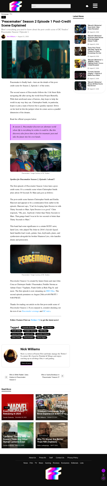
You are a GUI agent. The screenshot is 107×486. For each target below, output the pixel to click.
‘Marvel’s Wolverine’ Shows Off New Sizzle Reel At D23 (95, 84)
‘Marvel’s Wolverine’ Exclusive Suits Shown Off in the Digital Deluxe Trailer (95, 38)
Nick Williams (11, 36)
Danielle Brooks (28, 327)
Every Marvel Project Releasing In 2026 (13, 412)
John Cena (16, 337)
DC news (46, 311)
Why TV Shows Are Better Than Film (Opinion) (50, 440)
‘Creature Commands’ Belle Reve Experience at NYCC (51, 412)
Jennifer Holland (43, 334)
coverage (30, 311)
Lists (81, 463)
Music (41, 463)
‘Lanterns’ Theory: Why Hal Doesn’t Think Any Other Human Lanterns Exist (16, 439)
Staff (51, 458)
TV (11, 14)
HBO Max (50, 291)
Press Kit (42, 458)
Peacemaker (28, 337)
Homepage (5, 14)
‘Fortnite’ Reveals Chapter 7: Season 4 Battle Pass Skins (95, 73)
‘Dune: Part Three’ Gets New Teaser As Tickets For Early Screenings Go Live (95, 50)
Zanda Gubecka (8, 417)
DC (39, 327)
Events (42, 407)
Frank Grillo (16, 331)
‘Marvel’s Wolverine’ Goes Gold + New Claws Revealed (95, 27)
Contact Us (60, 458)
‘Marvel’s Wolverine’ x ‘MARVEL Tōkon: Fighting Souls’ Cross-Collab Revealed (96, 62)
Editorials (9, 433)
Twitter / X (35, 319)
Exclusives (65, 463)
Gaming (48, 463)
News (26, 463)
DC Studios (48, 327)
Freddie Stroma (30, 331)
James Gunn (16, 334)
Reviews (56, 463)
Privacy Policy (73, 458)
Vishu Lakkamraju (43, 445)
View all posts (26, 363)
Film (6, 407)
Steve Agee (41, 337)
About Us (32, 458)
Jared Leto (29, 334)
